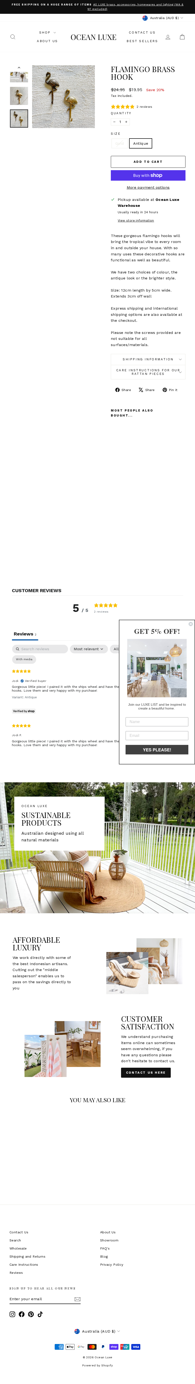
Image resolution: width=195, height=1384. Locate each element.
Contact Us (142, 32)
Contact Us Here (146, 1072)
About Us (47, 41)
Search (15, 1240)
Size (116, 133)
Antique (140, 143)
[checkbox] (24, 659)
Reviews (16, 1273)
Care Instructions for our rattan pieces (148, 372)
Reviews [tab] (25, 634)
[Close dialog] (190, 623)
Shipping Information (148, 359)
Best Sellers (142, 41)
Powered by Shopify (97, 1365)
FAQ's (105, 1248)
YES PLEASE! (157, 750)
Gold (119, 143)
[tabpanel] (97, 700)
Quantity (121, 113)
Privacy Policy (111, 1264)
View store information (136, 220)
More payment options (148, 187)
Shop (45, 32)
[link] (157, 668)
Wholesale (18, 1248)
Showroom (109, 1240)
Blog (104, 1256)
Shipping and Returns (27, 1256)
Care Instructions (24, 1264)
